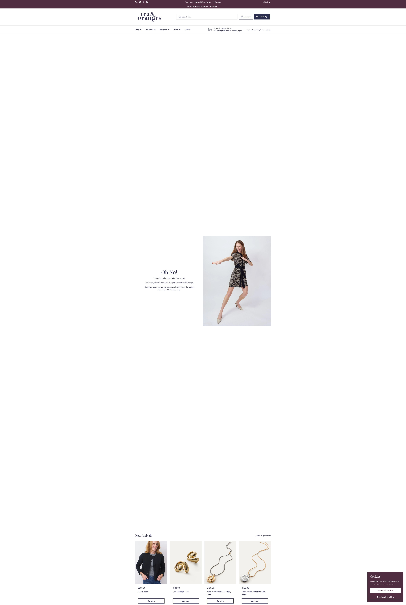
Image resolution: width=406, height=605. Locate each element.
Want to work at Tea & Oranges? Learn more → (203, 6)
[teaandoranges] (149, 17)
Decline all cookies (385, 597)
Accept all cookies (385, 590)
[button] (262, 16)
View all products (263, 535)
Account (247, 17)
